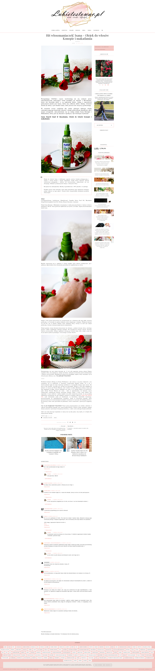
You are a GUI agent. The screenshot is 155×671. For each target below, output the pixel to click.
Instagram (46, 525)
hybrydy (23, 652)
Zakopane (65, 649)
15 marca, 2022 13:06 (55, 490)
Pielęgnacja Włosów (47, 417)
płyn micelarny (5, 657)
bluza (133, 649)
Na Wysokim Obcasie (49, 598)
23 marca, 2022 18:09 (57, 588)
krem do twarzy (87, 652)
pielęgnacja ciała (83, 655)
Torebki (30, 649)
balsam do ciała (101, 649)
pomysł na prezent (131, 655)
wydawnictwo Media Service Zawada (115, 657)
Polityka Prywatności (100, 49)
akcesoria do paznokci (73, 649)
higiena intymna (16, 652)
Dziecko (78, 30)
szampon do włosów (71, 657)
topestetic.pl (84, 657)
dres (3, 652)
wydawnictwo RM (149, 657)
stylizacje (40, 657)
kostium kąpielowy (67, 652)
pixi (120, 655)
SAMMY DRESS (18, 649)
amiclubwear (93, 649)
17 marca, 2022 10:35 (57, 474)
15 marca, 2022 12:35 (57, 483)
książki (120, 652)
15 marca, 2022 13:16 (57, 508)
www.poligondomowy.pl (50, 609)
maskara (23, 655)
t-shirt (77, 657)
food (7, 652)
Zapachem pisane (48, 508)
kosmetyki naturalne (56, 652)
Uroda (89, 30)
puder (143, 655)
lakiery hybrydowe (145, 652)
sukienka (45, 657)
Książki (72, 30)
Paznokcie (96, 30)
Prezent (12, 649)
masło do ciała (30, 655)
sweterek (63, 657)
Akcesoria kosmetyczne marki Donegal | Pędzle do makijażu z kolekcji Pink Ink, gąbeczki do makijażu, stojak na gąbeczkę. (102, 245)
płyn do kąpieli (149, 655)
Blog (45, 523)
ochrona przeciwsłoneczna (60, 655)
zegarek (85, 660)
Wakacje (46, 649)
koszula (74, 652)
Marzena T (46, 571)
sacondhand (12, 657)
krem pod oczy (109, 652)
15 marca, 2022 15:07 (53, 516)
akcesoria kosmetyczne (84, 649)
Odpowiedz (47, 468)
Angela (46, 516)
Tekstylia (25, 649)
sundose (50, 657)
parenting (70, 655)
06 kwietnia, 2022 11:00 (61, 609)
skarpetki (34, 657)
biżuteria (128, 649)
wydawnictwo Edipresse (139, 657)
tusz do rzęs (90, 657)
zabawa (75, 660)
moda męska (45, 655)
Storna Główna (56, 30)
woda (96, 657)
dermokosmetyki (150, 649)
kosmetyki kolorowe (46, 652)
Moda (83, 30)
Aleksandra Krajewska (50, 465)
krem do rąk (80, 652)
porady (138, 655)
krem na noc (102, 652)
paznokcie (76, 655)
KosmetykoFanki (48, 483)
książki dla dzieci (126, 652)
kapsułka (33, 652)
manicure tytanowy (7, 655)
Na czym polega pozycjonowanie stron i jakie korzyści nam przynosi (102, 205)
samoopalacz (19, 657)
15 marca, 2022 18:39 (55, 562)
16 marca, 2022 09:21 (54, 571)
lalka (152, 652)
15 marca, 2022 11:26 (61, 465)
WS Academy (40, 649)
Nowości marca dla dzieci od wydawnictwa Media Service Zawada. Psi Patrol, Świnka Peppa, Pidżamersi (54, 429)
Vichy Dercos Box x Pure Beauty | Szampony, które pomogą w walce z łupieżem (102, 194)
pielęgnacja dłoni (92, 655)
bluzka (137, 649)
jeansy (27, 652)
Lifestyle (64, 30)
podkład (124, 655)
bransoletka (142, 649)
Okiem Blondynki (48, 588)
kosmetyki (38, 652)
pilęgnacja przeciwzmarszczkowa (111, 655)
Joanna (49, 474)
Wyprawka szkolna (53, 649)
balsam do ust (109, 649)
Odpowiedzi (49, 471)
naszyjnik (51, 655)
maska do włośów (16, 655)
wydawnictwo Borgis (128, 657)
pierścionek (100, 655)
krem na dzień (95, 652)
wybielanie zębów (102, 657)
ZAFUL (60, 649)
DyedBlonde (47, 490)
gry (10, 652)
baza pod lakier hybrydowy (118, 649)
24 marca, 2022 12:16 (59, 598)
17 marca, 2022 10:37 (57, 553)
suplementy (56, 657)
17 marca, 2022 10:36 (57, 499)
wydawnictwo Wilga (68, 660)
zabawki (80, 660)
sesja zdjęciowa (27, 657)
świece (90, 660)
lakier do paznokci (135, 652)
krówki (115, 652)
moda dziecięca (38, 655)
